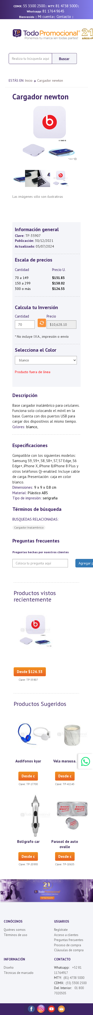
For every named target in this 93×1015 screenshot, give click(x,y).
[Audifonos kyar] (35, 735)
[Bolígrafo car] (35, 815)
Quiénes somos (15, 930)
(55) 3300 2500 (76, 983)
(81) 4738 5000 (73, 978)
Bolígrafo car (28, 841)
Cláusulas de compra (69, 950)
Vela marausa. (64, 761)
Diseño (9, 967)
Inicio (28, 80)
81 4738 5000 (66, 5)
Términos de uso (15, 935)
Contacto (64, 16)
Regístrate (61, 930)
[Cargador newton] (35, 630)
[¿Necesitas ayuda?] (85, 761)
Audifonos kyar (28, 761)
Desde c (28, 776)
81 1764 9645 (53, 11)
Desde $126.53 (30, 671)
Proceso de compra (67, 945)
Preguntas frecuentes (68, 940)
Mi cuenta (46, 16)
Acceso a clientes (66, 935)
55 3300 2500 (34, 5)
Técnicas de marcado (18, 973)
